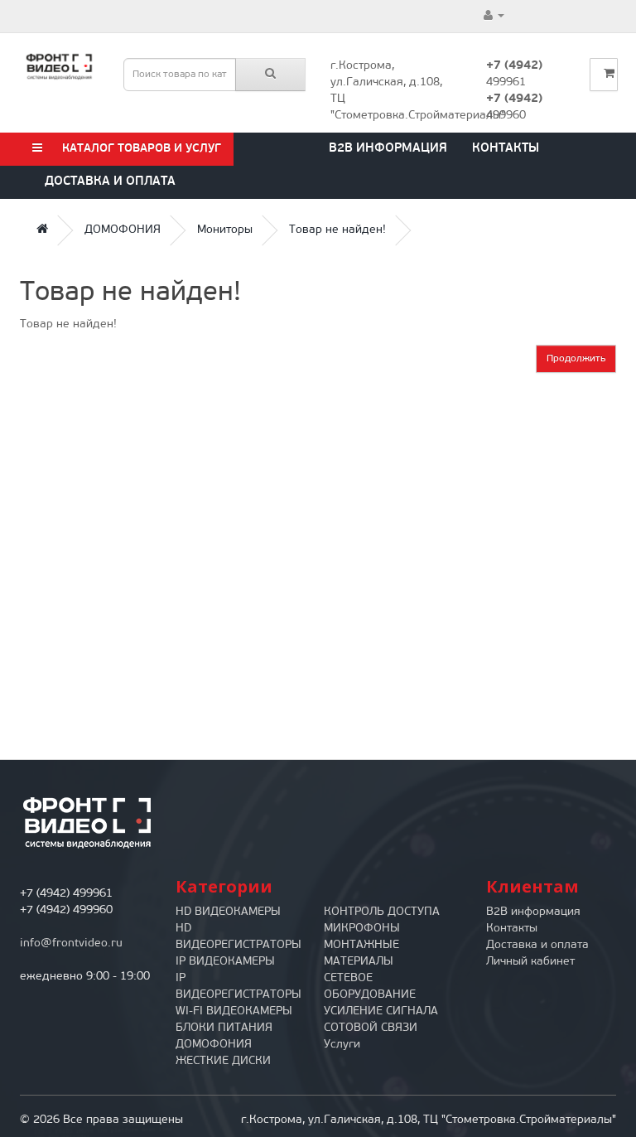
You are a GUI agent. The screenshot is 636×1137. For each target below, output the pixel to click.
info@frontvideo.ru (71, 943)
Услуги (342, 1044)
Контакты (505, 149)
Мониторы (225, 230)
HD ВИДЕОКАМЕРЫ (228, 912)
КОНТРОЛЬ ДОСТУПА (382, 912)
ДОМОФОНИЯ (122, 230)
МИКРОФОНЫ (362, 928)
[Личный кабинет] (494, 16)
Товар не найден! (337, 230)
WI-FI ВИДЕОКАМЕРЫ (234, 1011)
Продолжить (576, 359)
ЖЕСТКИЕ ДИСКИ (223, 1061)
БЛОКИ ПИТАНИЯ (224, 1028)
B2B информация (388, 149)
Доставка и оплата (110, 182)
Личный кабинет (530, 962)
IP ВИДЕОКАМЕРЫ (225, 962)
